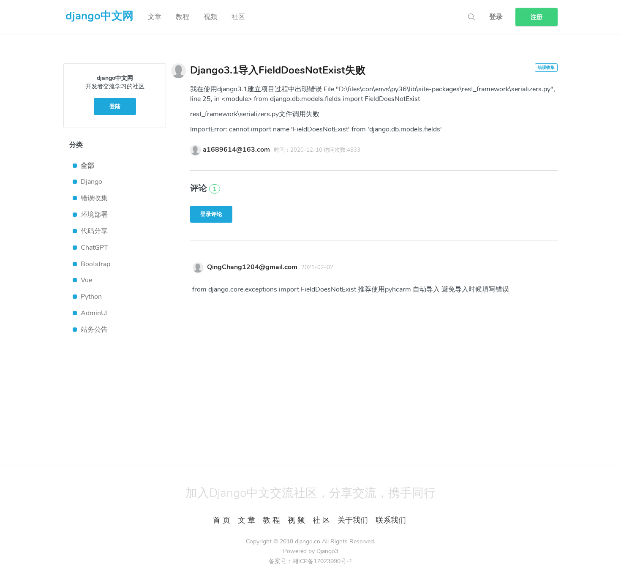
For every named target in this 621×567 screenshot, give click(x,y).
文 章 (246, 520)
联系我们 (391, 520)
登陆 (114, 106)
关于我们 (353, 520)
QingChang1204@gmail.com (252, 267)
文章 (154, 17)
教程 (182, 17)
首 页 (221, 520)
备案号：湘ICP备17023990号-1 (310, 561)
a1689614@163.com (236, 149)
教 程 (271, 520)
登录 (496, 17)
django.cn (307, 541)
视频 (210, 17)
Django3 (327, 551)
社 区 (321, 520)
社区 (238, 17)
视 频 (296, 520)
